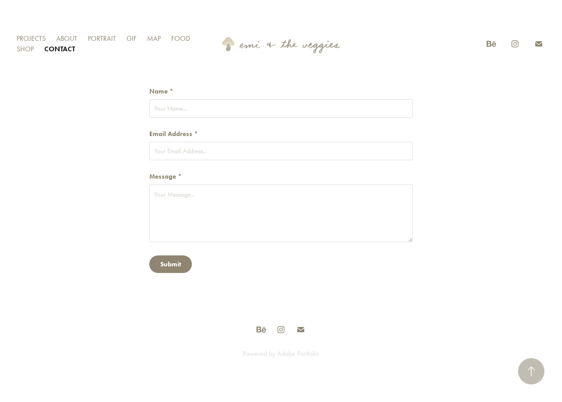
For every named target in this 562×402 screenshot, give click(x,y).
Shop (25, 49)
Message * (165, 176)
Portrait (102, 38)
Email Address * (173, 134)
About (66, 38)
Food (180, 38)
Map (154, 38)
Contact (59, 49)
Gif (131, 38)
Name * (161, 91)
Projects (31, 38)
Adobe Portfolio (298, 353)
